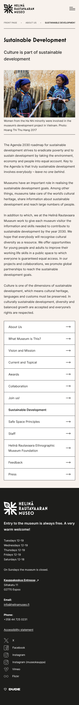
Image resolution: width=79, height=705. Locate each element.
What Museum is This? (24, 339)
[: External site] (12, 689)
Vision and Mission (21, 350)
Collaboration (18, 386)
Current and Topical (22, 362)
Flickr (15, 676)
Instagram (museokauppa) (29, 662)
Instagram (18, 655)
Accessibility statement (18, 629)
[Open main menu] (72, 8)
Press (12, 474)
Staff (12, 434)
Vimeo (16, 669)
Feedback (15, 462)
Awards (13, 374)
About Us (15, 327)
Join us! (14, 398)
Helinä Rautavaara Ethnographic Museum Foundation (31, 448)
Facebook (18, 647)
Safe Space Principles (24, 421)
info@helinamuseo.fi (16, 604)
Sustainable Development (27, 410)
